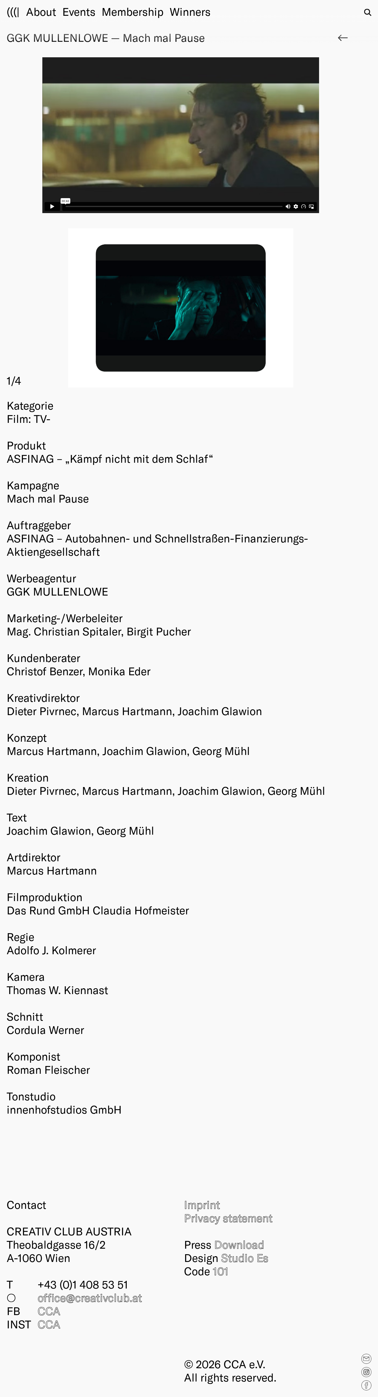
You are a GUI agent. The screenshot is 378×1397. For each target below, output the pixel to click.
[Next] (268, 307)
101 (221, 1270)
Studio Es (244, 1257)
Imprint (202, 1204)
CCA (49, 1310)
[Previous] (94, 307)
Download (239, 1244)
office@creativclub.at (90, 1297)
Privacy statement (228, 1217)
